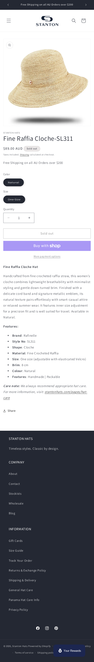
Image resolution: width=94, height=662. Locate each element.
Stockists (15, 494)
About (13, 474)
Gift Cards (16, 541)
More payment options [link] (47, 256)
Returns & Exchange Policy (27, 570)
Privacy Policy (18, 610)
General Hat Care (21, 590)
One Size (16, 200)
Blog (12, 513)
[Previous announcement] (8, 5)
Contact (14, 484)
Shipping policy (46, 652)
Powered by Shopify (39, 645)
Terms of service (24, 652)
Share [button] (12, 411)
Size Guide (16, 550)
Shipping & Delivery (22, 580)
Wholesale (16, 503)
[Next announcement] (86, 5)
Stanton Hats (20, 645)
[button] (9, 21)
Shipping (24, 154)
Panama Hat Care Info (24, 600)
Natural (16, 183)
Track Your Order (20, 561)
